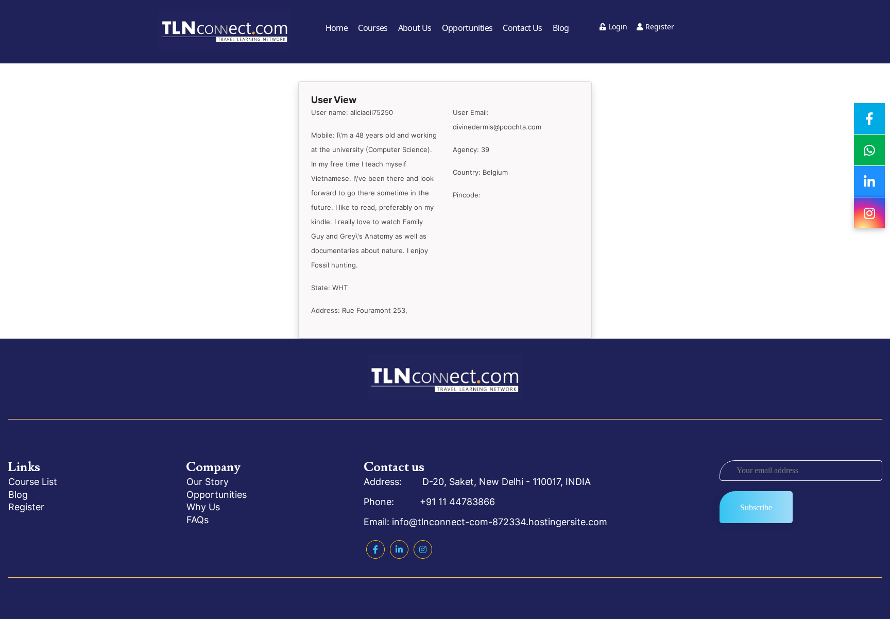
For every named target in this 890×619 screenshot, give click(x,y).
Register (659, 26)
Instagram (423, 549)
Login (617, 26)
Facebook (375, 549)
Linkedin (399, 549)
